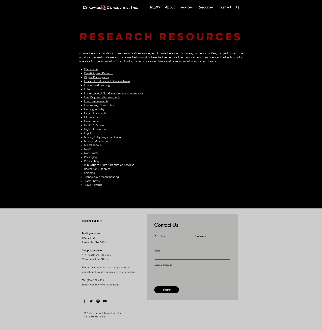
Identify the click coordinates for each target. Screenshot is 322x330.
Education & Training (97, 85)
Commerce (91, 69)
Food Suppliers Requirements (102, 97)
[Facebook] (84, 301)
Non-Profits (91, 153)
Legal (87, 133)
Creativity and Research (98, 73)
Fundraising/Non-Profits (99, 105)
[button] (205, 7)
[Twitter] (91, 301)
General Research (95, 113)
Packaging (90, 157)
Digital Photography (96, 77)
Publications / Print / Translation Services (109, 164)
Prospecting (91, 161)
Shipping (89, 172)
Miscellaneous (92, 144)
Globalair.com (92, 117)
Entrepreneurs (93, 89)
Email (157, 250)
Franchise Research (96, 101)
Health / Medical (94, 125)
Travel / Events (93, 184)
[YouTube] (105, 301)
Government (92, 121)
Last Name (200, 236)
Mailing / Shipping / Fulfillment (103, 137)
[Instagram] (98, 301)
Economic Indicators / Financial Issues (107, 81)
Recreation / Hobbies (97, 168)
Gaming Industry (94, 109)
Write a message (163, 265)
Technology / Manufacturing (101, 176)
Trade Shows (92, 180)
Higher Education (95, 129)
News (87, 149)
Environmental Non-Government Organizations (113, 93)
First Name (160, 236)
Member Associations (97, 141)
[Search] (237, 7)
